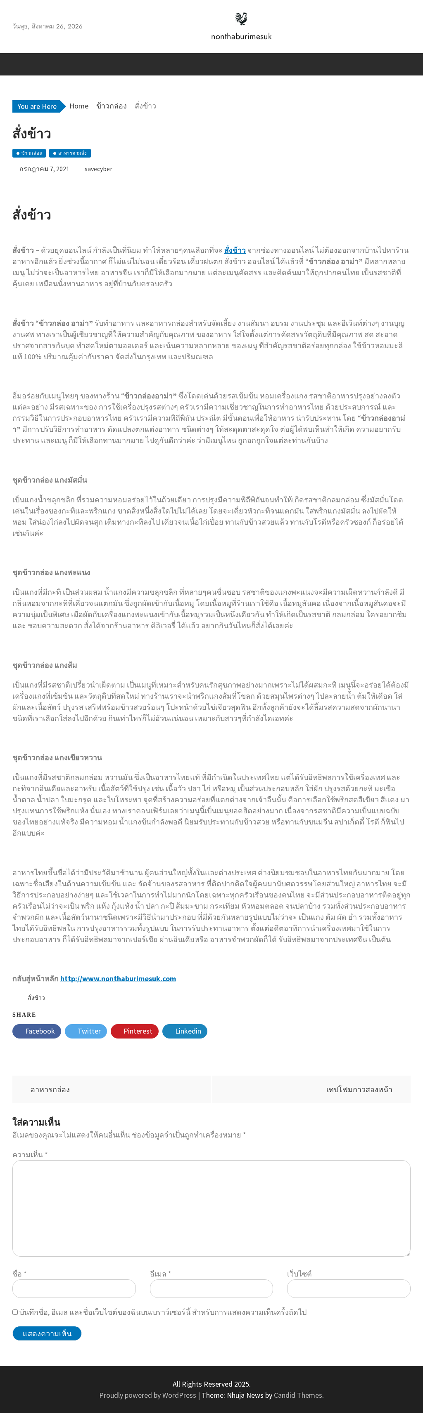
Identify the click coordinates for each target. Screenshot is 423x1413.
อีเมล (160, 1274)
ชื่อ (19, 1274)
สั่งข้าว (235, 250)
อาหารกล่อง (50, 1089)
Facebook (39, 1031)
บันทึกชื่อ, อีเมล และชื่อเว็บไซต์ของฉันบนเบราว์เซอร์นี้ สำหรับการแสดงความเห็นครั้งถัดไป (163, 1312)
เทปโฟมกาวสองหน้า (359, 1089)
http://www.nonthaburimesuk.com (118, 978)
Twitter (88, 1031)
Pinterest (137, 1031)
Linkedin (187, 1031)
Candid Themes (298, 1395)
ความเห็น (30, 1154)
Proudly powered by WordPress (148, 1395)
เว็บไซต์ (299, 1274)
